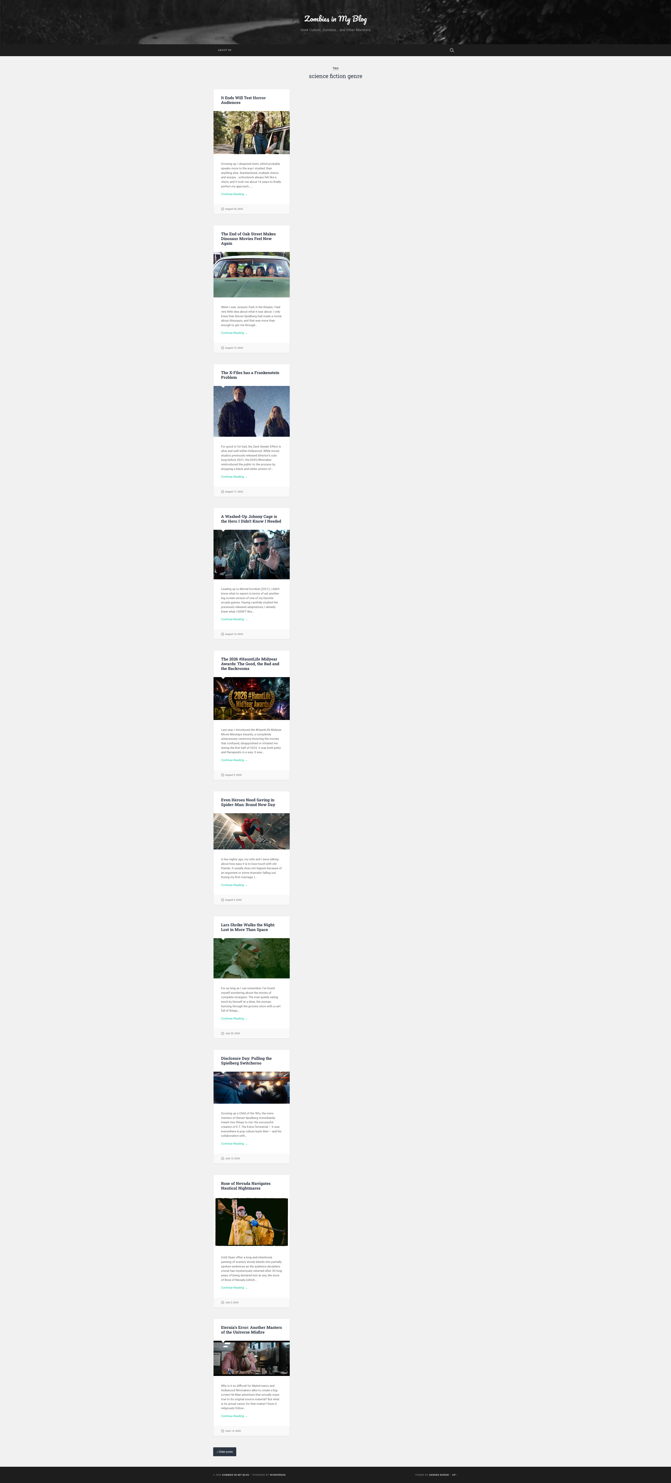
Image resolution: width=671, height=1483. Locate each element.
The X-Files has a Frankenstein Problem (250, 375)
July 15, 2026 (232, 1158)
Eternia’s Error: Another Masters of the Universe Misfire (251, 1330)
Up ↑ (455, 1474)
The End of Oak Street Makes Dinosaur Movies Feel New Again (248, 238)
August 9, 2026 (233, 775)
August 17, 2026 (234, 491)
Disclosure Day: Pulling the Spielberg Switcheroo (246, 1061)
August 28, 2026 (234, 209)
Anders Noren (439, 1474)
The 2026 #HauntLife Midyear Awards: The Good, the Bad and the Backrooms (250, 663)
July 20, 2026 (232, 1033)
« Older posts (225, 1451)
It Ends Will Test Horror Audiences (243, 100)
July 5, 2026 (232, 1302)
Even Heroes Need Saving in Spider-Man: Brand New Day (248, 802)
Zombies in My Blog (335, 18)
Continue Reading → (234, 194)
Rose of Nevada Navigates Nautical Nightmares (245, 1186)
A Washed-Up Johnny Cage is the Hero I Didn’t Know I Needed (251, 519)
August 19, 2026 (234, 347)
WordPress (278, 1474)
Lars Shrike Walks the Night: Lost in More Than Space (248, 927)
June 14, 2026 (233, 1430)
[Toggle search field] (452, 50)
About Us (224, 50)
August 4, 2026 (233, 899)
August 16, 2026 (234, 634)
